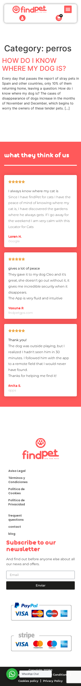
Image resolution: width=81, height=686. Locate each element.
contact (14, 527)
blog (11, 534)
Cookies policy (28, 680)
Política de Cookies (16, 491)
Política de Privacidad (16, 502)
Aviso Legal (17, 471)
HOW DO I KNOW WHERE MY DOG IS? (34, 64)
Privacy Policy (53, 680)
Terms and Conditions (52, 674)
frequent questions (16, 517)
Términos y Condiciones (18, 480)
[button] (68, 9)
